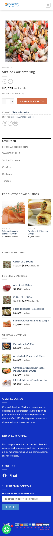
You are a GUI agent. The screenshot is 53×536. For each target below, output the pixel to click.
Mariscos (7, 67)
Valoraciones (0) (11, 153)
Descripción (9, 141)
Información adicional (15, 147)
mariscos (14, 117)
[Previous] (2, 222)
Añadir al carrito (32, 101)
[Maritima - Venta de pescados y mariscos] (19, 5)
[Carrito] (48, 5)
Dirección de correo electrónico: (18, 493)
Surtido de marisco (26, 117)
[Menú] (42, 5)
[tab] (26, 141)
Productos (24, 112)
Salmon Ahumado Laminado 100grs (10, 232)
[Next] (50, 222)
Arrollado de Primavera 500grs (38, 232)
